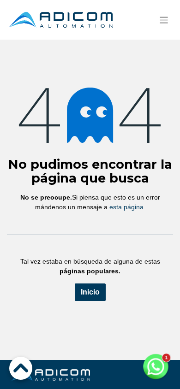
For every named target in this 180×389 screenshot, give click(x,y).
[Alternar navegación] (164, 19)
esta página (126, 207)
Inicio (90, 292)
